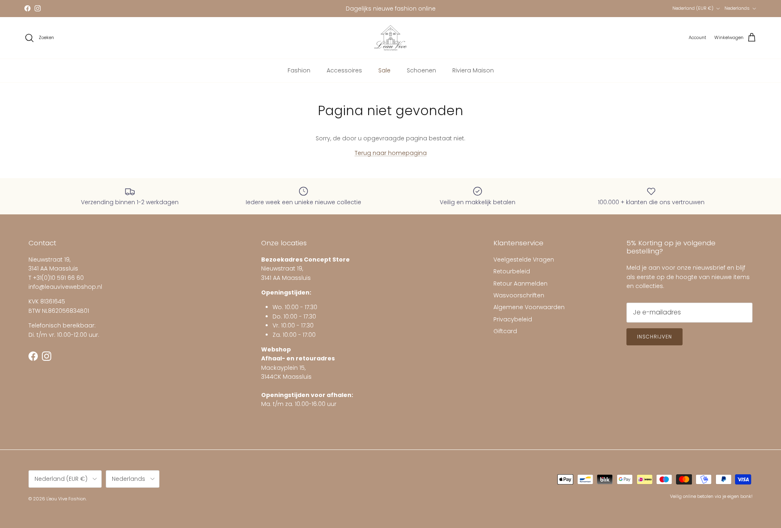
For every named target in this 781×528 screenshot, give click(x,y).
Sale (384, 70)
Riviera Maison (473, 70)
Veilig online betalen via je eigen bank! (711, 496)
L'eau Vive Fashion (66, 498)
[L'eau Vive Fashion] (390, 37)
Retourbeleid (511, 271)
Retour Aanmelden (520, 283)
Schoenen (421, 70)
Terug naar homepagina (391, 153)
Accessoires (344, 70)
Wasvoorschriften (518, 295)
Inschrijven (654, 336)
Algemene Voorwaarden (529, 307)
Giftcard (505, 331)
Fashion (299, 70)
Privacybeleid (512, 319)
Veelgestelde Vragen (523, 259)
